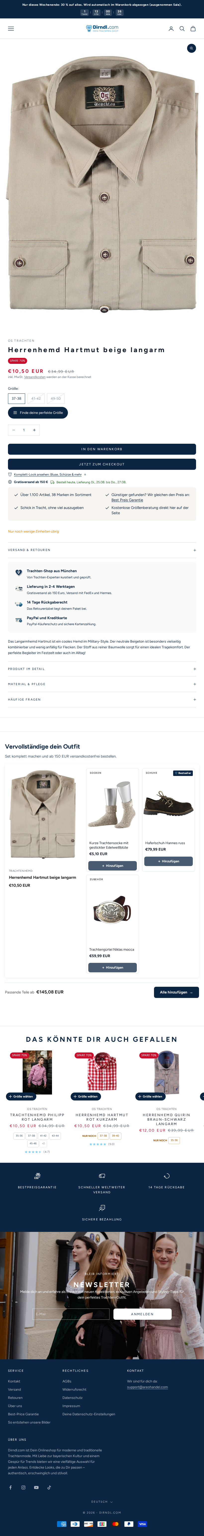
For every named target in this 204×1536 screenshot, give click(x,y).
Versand (14, 1389)
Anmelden (142, 1314)
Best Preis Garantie (127, 500)
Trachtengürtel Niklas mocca (111, 949)
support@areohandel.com (147, 1387)
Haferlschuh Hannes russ (165, 843)
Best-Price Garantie (23, 1414)
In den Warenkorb (101, 449)
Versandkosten (35, 377)
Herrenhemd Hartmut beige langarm (42, 877)
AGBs (66, 1381)
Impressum (71, 1406)
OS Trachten (21, 340)
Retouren (15, 1398)
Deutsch (99, 1501)
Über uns (15, 1406)
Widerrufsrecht (74, 1389)
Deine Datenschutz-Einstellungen (88, 1414)
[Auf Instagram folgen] (23, 1487)
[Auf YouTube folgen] (36, 1487)
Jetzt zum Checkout (102, 464)
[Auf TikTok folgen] (49, 1487)
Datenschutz (72, 1398)
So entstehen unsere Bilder (29, 1422)
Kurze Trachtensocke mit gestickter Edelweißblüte (108, 845)
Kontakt (14, 1381)
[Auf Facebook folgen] (10, 1487)
